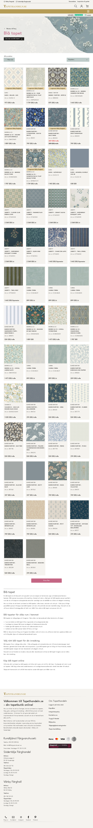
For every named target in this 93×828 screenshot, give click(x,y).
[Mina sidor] (81, 6)
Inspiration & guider (83, 1)
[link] (13, 86)
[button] (75, 6)
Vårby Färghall (9, 1)
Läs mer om (12, 39)
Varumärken (72, 1)
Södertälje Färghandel (24, 1)
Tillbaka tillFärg (11, 29)
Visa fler (46, 580)
